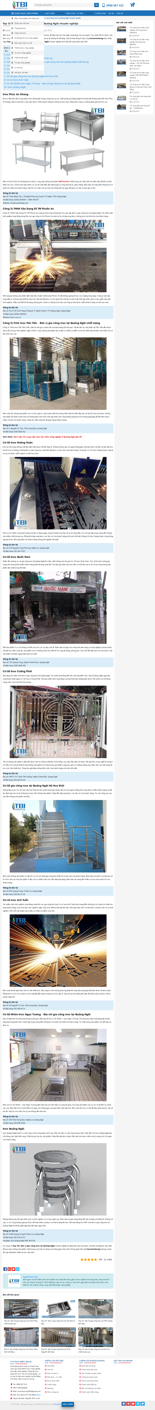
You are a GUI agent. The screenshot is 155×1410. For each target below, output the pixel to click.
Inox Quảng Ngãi (17, 87)
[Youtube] (133, 1404)
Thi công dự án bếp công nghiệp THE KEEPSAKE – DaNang (139, 75)
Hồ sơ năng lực (53, 1392)
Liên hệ (119, 13)
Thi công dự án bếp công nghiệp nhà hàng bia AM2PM (139, 41)
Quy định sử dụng (88, 1366)
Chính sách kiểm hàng (90, 1392)
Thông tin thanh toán (90, 1377)
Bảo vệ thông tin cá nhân (91, 1388)
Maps (38, 1395)
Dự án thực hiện (53, 1381)
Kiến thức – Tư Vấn (54, 1377)
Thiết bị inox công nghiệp (24, 48)
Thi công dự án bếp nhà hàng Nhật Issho (139, 52)
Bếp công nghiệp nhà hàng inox (26, 18)
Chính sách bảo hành (90, 1381)
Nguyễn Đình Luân (30, 1277)
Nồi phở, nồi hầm (21, 72)
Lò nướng (18, 68)
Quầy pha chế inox (21, 23)
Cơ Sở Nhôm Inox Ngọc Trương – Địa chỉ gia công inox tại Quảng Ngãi (43, 83)
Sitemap (50, 1388)
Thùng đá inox (20, 28)
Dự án (111, 13)
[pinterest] (128, 1404)
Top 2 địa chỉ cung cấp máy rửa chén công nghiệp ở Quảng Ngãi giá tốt (48, 436)
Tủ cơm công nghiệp (22, 53)
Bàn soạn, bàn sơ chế (23, 43)
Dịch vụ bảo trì (52, 1373)
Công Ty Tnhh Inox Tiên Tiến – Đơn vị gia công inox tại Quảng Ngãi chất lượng (48, 62)
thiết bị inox (63, 181)
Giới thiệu (49, 13)
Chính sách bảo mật (89, 1370)
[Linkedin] (138, 1404)
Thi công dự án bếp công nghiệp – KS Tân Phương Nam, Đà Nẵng (139, 63)
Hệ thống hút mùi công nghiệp (26, 38)
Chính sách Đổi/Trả (89, 1384)
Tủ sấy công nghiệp (22, 63)
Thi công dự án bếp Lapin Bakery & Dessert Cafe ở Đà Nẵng (140, 86)
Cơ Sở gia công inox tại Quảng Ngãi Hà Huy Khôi (32, 76)
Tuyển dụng (100, 13)
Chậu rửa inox (20, 33)
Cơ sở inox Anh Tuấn (18, 80)
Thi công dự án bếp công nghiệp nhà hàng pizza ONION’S (139, 30)
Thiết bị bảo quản (21, 58)
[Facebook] (124, 1404)
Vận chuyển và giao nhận (91, 1373)
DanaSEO (57, 1404)
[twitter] (142, 1404)
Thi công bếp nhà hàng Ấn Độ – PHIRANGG (140, 107)
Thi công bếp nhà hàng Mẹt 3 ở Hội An (140, 97)
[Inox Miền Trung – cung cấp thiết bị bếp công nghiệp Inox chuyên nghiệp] (20, 5)
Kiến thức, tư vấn (74, 13)
